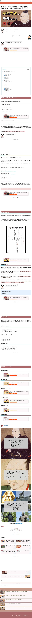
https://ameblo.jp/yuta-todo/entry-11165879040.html (8, 171)
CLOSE (28, 69)
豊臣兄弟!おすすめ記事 (7, 85)
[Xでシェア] (11, 530)
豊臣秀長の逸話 (7, 90)
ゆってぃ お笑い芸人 (8, 74)
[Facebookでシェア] (13, 530)
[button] (21, 530)
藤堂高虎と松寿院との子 (8, 81)
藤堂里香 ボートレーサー (8, 75)
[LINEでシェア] (17, 530)
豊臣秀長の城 (7, 88)
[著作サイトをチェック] (13, 534)
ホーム (5, 615)
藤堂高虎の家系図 (6, 77)
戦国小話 (3, 526)
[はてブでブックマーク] (15, 530)
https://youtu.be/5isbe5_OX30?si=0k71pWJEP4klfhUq (9, 174)
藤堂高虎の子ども (6, 80)
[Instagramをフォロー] (17, 534)
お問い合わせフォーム (26, 615)
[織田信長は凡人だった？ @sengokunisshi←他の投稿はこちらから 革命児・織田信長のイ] (16, 474)
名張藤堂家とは (7, 78)
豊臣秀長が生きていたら (8, 89)
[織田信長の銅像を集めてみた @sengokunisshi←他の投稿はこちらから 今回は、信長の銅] (16, 506)
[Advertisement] (16, 60)
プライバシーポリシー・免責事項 (16, 615)
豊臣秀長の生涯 (7, 87)
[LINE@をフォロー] (19, 534)
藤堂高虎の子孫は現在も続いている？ (9, 71)
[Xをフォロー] (15, 534)
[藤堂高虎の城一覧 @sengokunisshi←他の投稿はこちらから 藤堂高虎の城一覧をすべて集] (16, 443)
